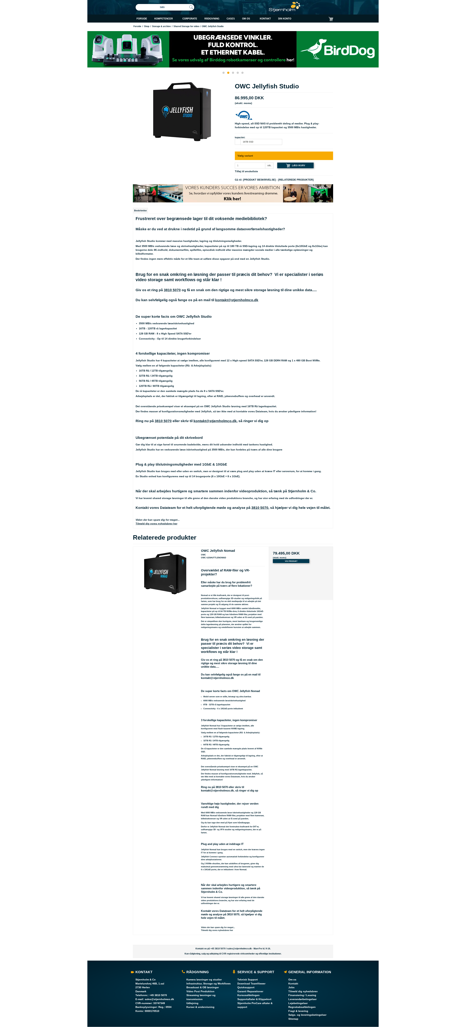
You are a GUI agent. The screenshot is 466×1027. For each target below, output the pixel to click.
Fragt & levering (298, 1011)
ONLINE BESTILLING (301, 27)
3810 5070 (172, 290)
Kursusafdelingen (248, 995)
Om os (292, 979)
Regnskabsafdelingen (302, 1007)
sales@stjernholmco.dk (239, 948)
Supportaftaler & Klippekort (254, 999)
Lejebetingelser (298, 1003)
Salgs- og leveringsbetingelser (307, 1014)
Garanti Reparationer (250, 991)
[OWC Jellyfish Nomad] (165, 579)
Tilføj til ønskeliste (246, 171)
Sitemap (293, 1018)
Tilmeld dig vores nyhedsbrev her (156, 523)
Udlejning (192, 1003)
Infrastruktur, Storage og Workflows (208, 983)
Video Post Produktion (200, 991)
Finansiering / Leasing (302, 995)
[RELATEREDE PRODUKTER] (296, 179)
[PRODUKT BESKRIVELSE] (259, 179)
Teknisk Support (247, 979)
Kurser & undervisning (200, 1007)
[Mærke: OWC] (244, 114)
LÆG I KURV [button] (298, 165)
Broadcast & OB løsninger (202, 987)
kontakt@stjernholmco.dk (236, 300)
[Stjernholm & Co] (284, 7)
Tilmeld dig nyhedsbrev (303, 991)
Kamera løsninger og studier (204, 979)
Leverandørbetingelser (302, 999)
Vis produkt (291, 561)
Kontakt (293, 983)
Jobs (291, 987)
